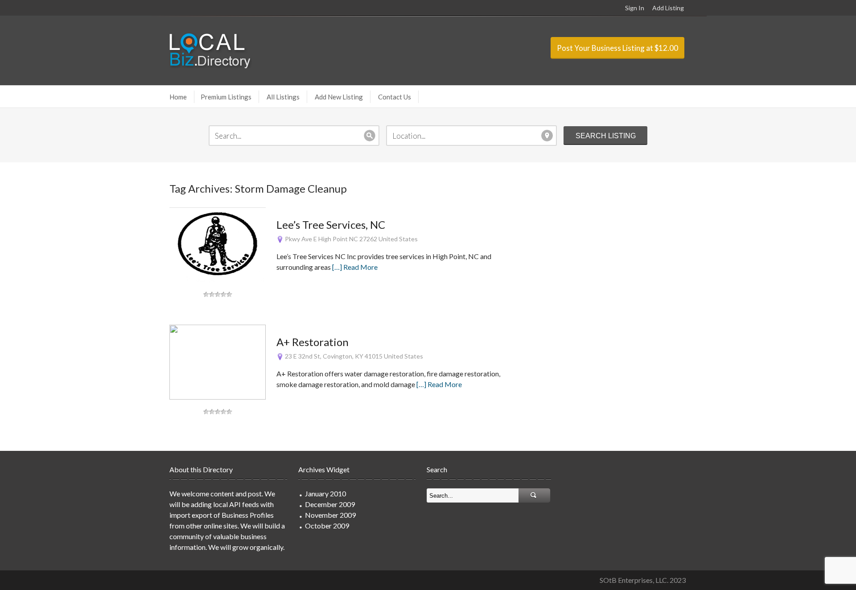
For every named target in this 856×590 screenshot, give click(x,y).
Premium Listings (226, 97)
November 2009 (330, 515)
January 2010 (325, 493)
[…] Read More (355, 267)
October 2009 (327, 525)
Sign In (634, 8)
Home (178, 97)
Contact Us (394, 97)
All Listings (283, 97)
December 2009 (330, 504)
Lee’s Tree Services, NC (330, 224)
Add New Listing (339, 97)
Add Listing (668, 8)
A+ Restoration (312, 341)
